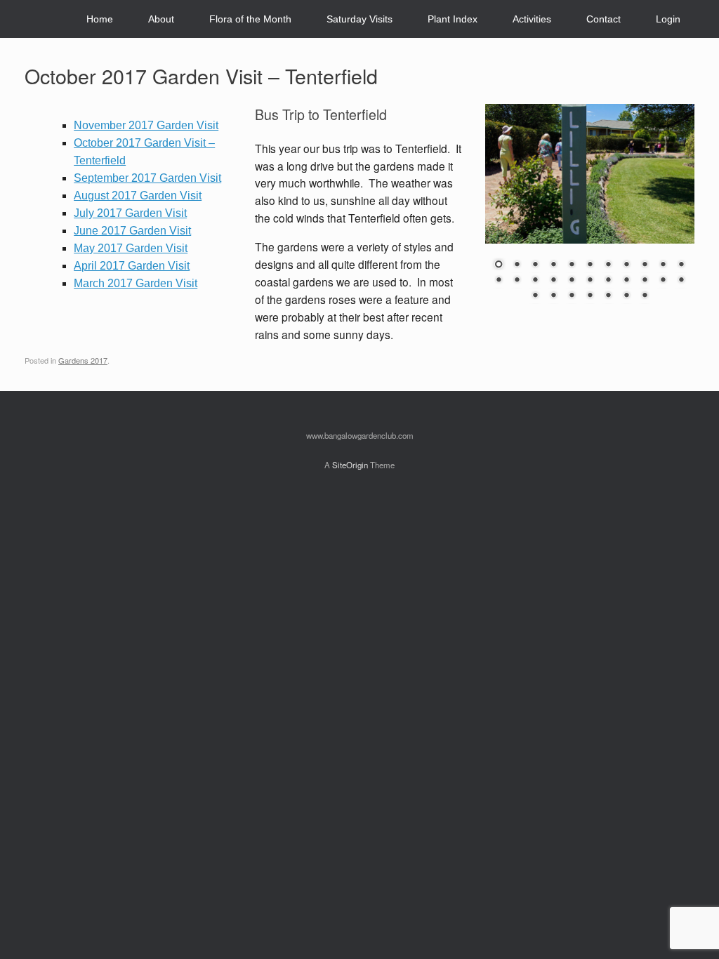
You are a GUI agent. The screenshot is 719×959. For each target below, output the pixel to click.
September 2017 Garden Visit (147, 178)
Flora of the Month (250, 19)
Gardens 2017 (82, 360)
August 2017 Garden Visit (138, 195)
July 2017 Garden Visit (130, 213)
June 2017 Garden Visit (132, 231)
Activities (532, 19)
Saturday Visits (359, 19)
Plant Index (452, 19)
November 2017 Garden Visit (146, 125)
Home (99, 19)
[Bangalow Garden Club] (25, 19)
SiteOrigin (350, 464)
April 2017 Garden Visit (132, 266)
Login (668, 19)
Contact (603, 19)
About (161, 19)
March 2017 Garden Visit (135, 283)
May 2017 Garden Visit (130, 248)
